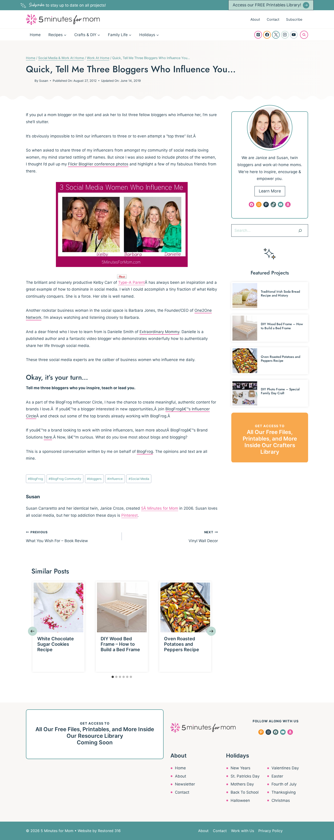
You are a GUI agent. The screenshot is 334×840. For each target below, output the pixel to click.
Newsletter (185, 784)
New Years (240, 768)
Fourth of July (284, 784)
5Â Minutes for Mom (159, 508)
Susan (43, 80)
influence (115, 479)
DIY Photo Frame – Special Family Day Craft (280, 391)
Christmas (281, 800)
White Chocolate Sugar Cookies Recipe (55, 644)
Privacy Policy (270, 830)
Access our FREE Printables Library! (267, 4)
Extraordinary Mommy (159, 331)
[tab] (113, 677)
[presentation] (58, 607)
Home (35, 34)
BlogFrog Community (65, 479)
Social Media (139, 479)
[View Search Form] (304, 35)
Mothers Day (242, 784)
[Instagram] (285, 35)
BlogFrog (145, 451)
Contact (273, 19)
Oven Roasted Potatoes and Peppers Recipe (181, 644)
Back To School (245, 792)
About (255, 19)
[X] (276, 35)
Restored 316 (109, 830)
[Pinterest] (258, 35)
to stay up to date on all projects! (67, 5)
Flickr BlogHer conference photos (98, 164)
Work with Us (242, 830)
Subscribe (294, 19)
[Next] (211, 631)
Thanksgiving (284, 792)
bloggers (94, 479)
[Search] (300, 230)
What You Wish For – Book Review (57, 536)
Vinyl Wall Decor (203, 536)
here (48, 437)
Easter (277, 776)
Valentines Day (285, 768)
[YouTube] (294, 35)
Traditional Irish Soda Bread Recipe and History (280, 293)
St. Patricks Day (245, 776)
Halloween (240, 800)
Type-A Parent (131, 282)
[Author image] (29, 80)
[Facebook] (267, 35)
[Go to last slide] (32, 631)
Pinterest (129, 515)
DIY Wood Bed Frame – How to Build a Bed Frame (120, 644)
